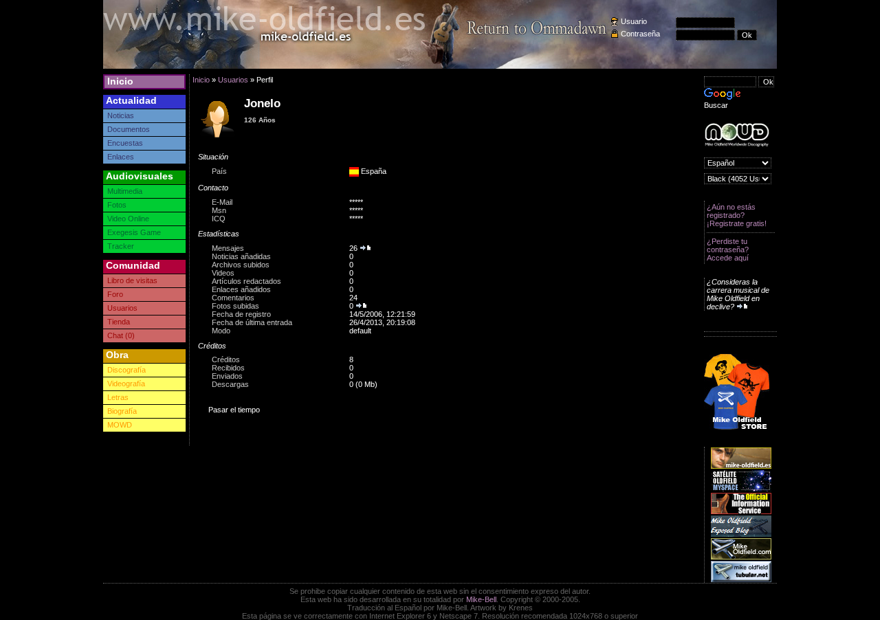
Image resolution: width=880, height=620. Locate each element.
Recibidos (228, 368)
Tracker (120, 246)
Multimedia (124, 191)
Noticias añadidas (241, 256)
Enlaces (120, 157)
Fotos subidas (235, 306)
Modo (221, 330)
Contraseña (640, 34)
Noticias (120, 115)
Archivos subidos (241, 265)
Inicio (120, 81)
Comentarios (233, 298)
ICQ (219, 218)
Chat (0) (121, 335)
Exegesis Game (134, 232)
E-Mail (222, 202)
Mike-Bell (481, 599)
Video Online (128, 218)
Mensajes (228, 248)
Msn (219, 210)
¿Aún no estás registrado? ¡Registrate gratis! (737, 215)
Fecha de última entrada (252, 322)
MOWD (119, 425)
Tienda (118, 322)
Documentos (128, 129)
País (219, 171)
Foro (115, 294)
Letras (118, 397)
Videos (223, 273)
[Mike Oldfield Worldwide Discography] (736, 135)
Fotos (116, 205)
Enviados (227, 376)
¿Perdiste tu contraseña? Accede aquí (728, 249)
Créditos (226, 359)
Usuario (634, 21)
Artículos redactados (246, 281)
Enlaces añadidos (241, 289)
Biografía (122, 411)
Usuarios (122, 308)
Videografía (126, 383)
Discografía (126, 370)
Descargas (230, 384)
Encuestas (125, 143)
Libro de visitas (132, 280)
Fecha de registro (241, 314)
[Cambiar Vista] (218, 137)
